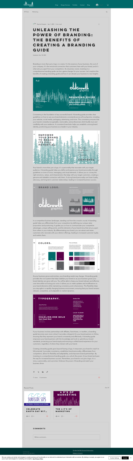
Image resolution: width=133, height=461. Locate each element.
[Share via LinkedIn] (43, 372)
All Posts (26, 12)
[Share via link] (47, 372)
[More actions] (99, 24)
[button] (108, 5)
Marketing (35, 12)
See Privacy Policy (38, 459)
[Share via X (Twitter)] (38, 372)
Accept (125, 458)
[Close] (131, 458)
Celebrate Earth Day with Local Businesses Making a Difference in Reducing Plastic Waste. (36, 410)
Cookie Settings (114, 458)
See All (107, 387)
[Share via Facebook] (34, 372)
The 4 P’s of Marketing (64, 410)
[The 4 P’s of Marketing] (66, 398)
